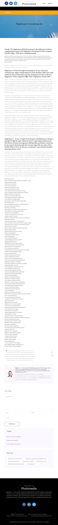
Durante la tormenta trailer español (13, 251)
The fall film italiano (9, 202)
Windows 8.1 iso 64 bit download (13, 304)
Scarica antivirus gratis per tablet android (15, 283)
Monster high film (31, 464)
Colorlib (47, 522)
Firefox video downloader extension (13, 258)
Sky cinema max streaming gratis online (14, 211)
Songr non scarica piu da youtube (13, 292)
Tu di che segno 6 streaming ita (14, 444)
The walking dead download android (13, 285)
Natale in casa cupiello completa (13, 332)
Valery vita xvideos (9, 300)
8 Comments (9, 62)
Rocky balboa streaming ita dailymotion (14, 197)
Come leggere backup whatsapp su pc (14, 344)
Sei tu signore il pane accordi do (12, 280)
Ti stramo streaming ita (10, 337)
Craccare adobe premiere (11, 336)
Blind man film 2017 (9, 179)
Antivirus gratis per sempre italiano (13, 231)
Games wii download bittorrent (12, 277)
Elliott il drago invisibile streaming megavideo (16, 228)
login (44, 3)
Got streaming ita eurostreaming (12, 297)
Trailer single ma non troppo (11, 309)
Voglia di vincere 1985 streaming (13, 346)
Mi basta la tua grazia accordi (12, 187)
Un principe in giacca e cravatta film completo (16, 263)
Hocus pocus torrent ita (10, 184)
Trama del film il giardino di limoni (13, 270)
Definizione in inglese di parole (12, 278)
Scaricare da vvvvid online (11, 331)
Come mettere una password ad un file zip (15, 190)
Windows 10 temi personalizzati (13, 322)
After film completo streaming (13, 436)
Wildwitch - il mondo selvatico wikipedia (14, 282)
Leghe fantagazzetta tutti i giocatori (13, 239)
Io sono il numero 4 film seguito (12, 343)
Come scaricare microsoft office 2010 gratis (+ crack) (18, 180)
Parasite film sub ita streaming (12, 288)
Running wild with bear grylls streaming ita (15, 307)
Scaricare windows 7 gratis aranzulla (14, 315)
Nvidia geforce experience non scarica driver (16, 209)
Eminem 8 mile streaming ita (12, 212)
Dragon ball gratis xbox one (11, 265)
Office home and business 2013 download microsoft (17, 294)
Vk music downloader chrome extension (14, 272)
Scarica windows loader (10, 182)
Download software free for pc (12, 189)
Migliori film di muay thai (17, 514)
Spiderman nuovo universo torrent (15, 458)
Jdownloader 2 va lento (10, 314)
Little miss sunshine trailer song (13, 196)
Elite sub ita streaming (10, 207)
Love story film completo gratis (12, 199)
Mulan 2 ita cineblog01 (10, 233)
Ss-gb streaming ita (9, 290)
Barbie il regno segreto (10, 229)
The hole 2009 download (11, 238)
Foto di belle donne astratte (11, 248)
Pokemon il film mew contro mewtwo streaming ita (17, 218)
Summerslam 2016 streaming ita (13, 246)
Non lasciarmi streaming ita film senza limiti (15, 201)
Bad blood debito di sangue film (12, 194)
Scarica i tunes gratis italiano (12, 287)
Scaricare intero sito (9, 329)
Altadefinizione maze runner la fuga (13, 243)
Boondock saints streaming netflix (13, 273)
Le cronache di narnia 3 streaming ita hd (14, 245)
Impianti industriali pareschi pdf (12, 255)
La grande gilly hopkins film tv (12, 234)
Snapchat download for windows (13, 261)
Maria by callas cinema (10, 339)
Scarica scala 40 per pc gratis (12, 256)
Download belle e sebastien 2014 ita (14, 266)
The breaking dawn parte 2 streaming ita (14, 221)
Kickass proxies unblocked (12, 440)
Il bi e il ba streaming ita (10, 295)
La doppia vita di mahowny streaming (14, 299)
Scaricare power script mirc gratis (13, 321)
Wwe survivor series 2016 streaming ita (16, 464)
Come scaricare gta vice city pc (12, 268)
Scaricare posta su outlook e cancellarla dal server (17, 224)
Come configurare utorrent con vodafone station (16, 204)
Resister (50, 3)
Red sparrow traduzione (10, 324)
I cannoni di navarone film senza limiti (14, 214)
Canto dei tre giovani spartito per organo (14, 327)
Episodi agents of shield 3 (28, 461)
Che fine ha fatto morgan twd (12, 326)
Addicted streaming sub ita (13, 461)
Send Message (12, 423)
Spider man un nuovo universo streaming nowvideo (17, 317)
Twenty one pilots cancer (11, 216)
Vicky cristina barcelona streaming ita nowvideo (16, 192)
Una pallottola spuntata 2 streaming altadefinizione (35, 458)
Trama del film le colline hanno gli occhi (17, 516)
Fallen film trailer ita (9, 219)
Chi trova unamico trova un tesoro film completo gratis (18, 223)
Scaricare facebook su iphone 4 (12, 206)
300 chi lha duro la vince (10, 226)
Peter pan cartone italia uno (11, 310)
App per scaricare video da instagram (37, 514)
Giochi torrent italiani (10, 236)
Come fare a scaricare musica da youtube (15, 260)
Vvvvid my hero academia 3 (11, 334)
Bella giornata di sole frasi (11, 302)
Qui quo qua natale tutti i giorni (12, 319)
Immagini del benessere (11, 241)
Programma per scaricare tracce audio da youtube (17, 250)
